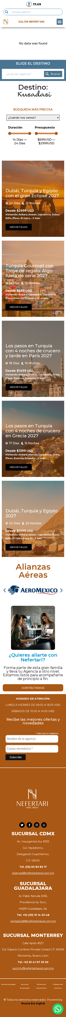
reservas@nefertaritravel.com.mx (33, 873)
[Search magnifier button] (6, 12)
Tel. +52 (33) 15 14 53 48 (33, 915)
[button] (60, 22)
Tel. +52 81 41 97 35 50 (33, 962)
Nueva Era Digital (33, 1003)
